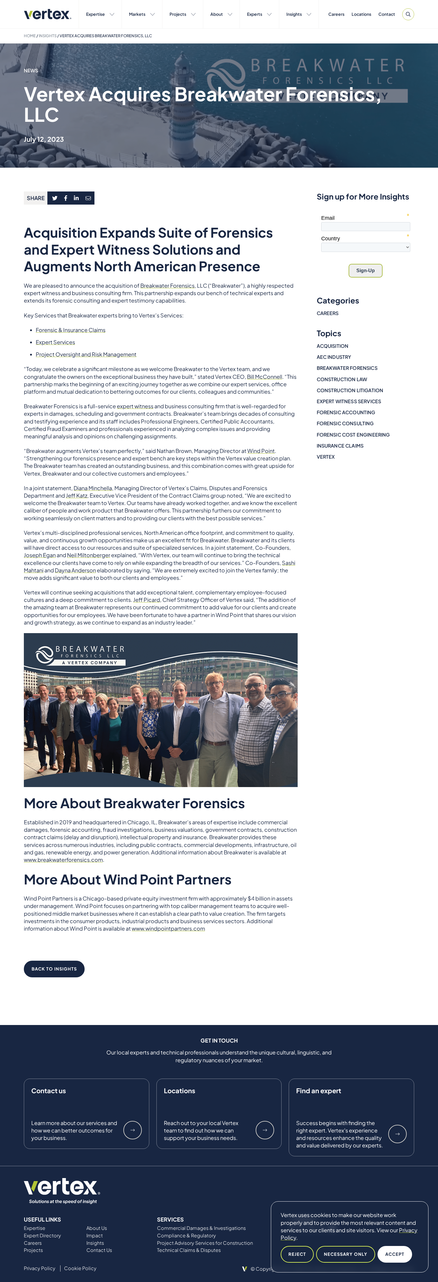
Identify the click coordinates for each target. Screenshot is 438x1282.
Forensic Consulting (345, 423)
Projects (178, 14)
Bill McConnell (264, 376)
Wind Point (261, 450)
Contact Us (99, 1250)
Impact (94, 1236)
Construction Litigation (350, 390)
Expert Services (55, 342)
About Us (96, 1228)
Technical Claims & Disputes (189, 1250)
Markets (137, 14)
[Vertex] (48, 14)
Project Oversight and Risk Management (86, 354)
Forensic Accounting (346, 412)
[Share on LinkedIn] (76, 198)
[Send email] (88, 198)
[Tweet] (54, 198)
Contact (386, 14)
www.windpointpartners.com (168, 928)
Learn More (132, 1130)
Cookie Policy (80, 1268)
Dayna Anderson (75, 570)
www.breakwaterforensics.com (63, 859)
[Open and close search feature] (408, 14)
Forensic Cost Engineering (353, 435)
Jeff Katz (76, 495)
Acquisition (333, 346)
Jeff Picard (146, 599)
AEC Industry (334, 357)
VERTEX (326, 457)
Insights (294, 14)
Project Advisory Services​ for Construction (205, 1243)
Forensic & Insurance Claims (70, 329)
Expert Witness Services (349, 401)
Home (30, 35)
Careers (336, 14)
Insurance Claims (340, 446)
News (31, 70)
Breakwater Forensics (167, 285)
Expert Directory (42, 1236)
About (216, 14)
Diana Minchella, (94, 488)
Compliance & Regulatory (186, 1236)
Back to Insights (54, 968)
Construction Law (342, 379)
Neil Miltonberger (88, 555)
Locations (361, 14)
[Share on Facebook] (65, 198)
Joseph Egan (40, 555)
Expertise (95, 14)
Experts (254, 14)
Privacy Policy (39, 1268)
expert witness (135, 406)
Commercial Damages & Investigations (201, 1228)
